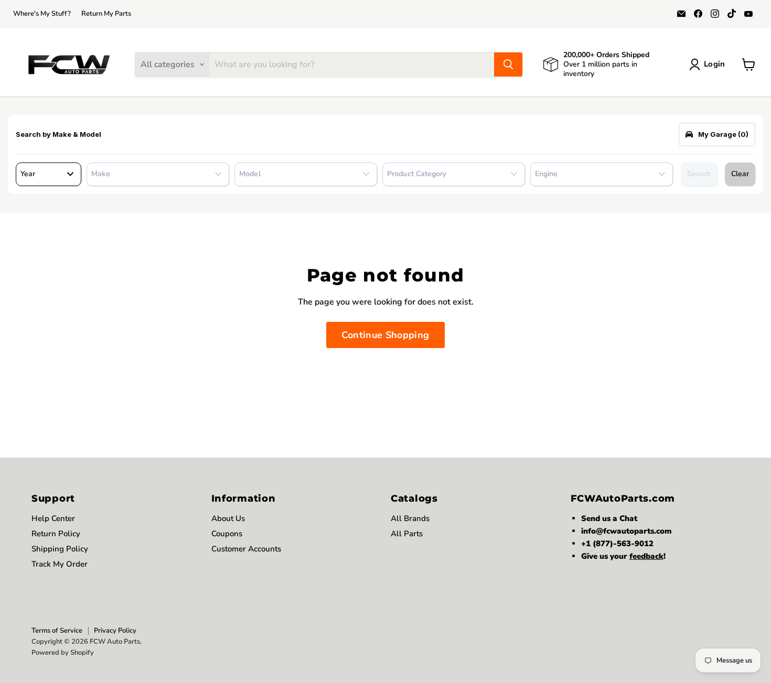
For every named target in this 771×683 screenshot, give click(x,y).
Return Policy (55, 533)
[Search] (508, 64)
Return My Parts (106, 14)
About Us (228, 518)
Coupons (226, 533)
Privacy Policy (115, 630)
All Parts (407, 533)
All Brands (410, 518)
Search (699, 174)
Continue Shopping (385, 335)
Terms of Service (56, 630)
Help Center (53, 518)
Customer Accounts (246, 549)
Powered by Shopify (62, 652)
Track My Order (59, 564)
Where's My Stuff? (42, 14)
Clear (740, 174)
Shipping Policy (59, 549)
